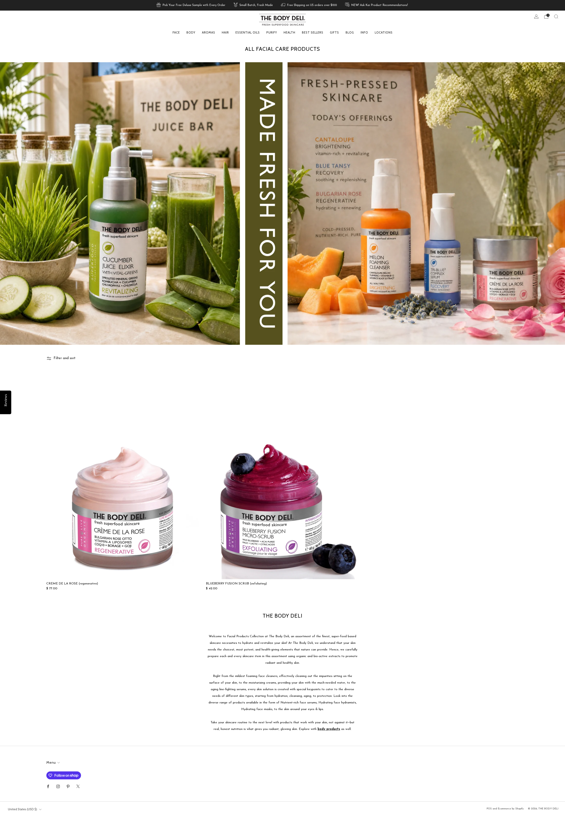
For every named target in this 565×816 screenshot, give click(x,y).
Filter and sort (64, 358)
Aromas (208, 32)
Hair (225, 32)
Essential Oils (247, 32)
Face (176, 32)
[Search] (556, 16)
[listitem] (191, 5)
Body (190, 32)
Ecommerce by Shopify (511, 808)
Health (289, 32)
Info (364, 32)
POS (489, 808)
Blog (350, 32)
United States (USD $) (22, 809)
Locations (384, 32)
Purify (271, 32)
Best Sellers (312, 32)
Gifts (334, 32)
